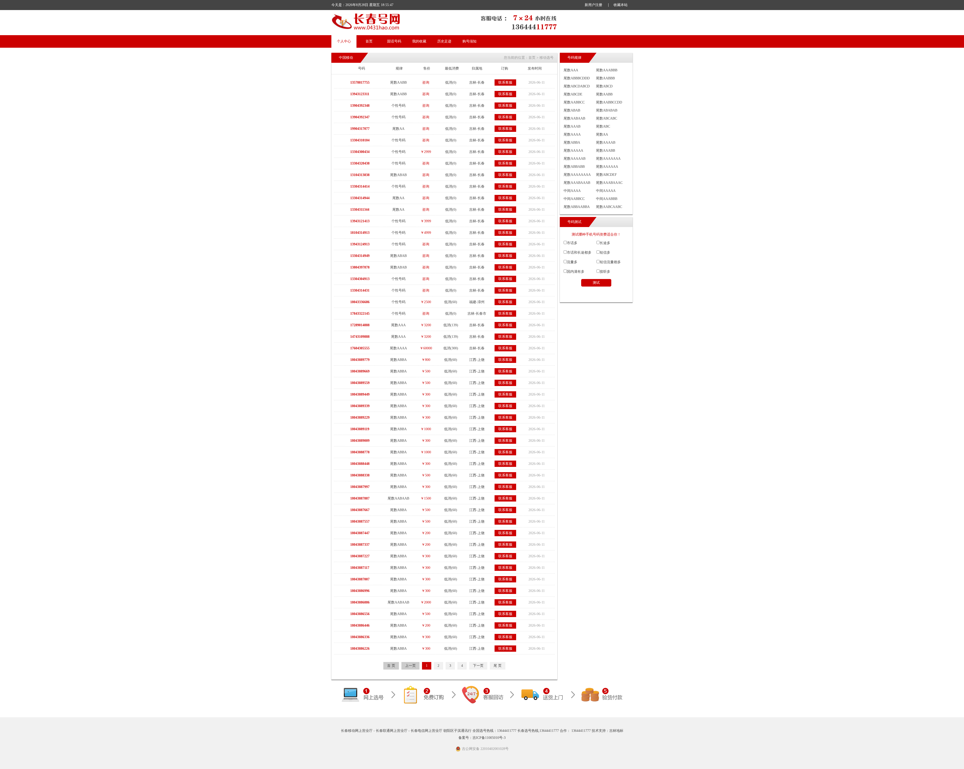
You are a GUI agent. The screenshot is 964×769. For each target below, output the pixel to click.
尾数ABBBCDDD (577, 78)
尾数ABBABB (574, 167)
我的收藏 (419, 41)
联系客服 (505, 82)
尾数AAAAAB (574, 158)
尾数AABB (604, 94)
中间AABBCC (574, 199)
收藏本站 (621, 5)
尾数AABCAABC (609, 207)
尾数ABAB (572, 110)
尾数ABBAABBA (577, 207)
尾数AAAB (572, 126)
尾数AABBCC (574, 102)
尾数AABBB (605, 78)
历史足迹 (444, 41)
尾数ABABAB (606, 110)
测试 (596, 283)
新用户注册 (593, 5)
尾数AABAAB (574, 118)
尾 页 (498, 666)
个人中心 (344, 41)
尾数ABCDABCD (577, 86)
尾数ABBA (572, 142)
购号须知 (469, 41)
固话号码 (394, 41)
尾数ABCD (604, 86)
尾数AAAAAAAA (577, 175)
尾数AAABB (605, 150)
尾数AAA (571, 70)
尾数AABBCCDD (609, 102)
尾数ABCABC (606, 118)
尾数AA (602, 134)
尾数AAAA (572, 134)
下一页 (478, 666)
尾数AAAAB (605, 142)
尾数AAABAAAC (609, 183)
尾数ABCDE (573, 94)
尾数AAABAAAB (577, 183)
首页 (369, 41)
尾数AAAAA (573, 150)
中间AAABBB (606, 199)
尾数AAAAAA (607, 167)
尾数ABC (603, 126)
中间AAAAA (606, 191)
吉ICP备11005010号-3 (489, 738)
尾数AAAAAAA (608, 158)
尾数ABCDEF (606, 175)
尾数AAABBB (606, 70)
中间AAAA (572, 191)
